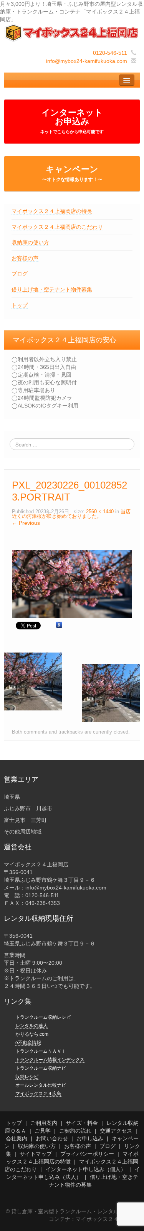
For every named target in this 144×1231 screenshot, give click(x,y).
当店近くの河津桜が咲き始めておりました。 (71, 514)
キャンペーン (72, 173)
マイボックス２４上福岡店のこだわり (57, 227)
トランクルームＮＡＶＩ (40, 1051)
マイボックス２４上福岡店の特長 (52, 211)
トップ (20, 305)
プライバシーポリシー (87, 1154)
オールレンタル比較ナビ (40, 1085)
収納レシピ (26, 1076)
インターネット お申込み (72, 121)
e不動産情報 (28, 1042)
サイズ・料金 (82, 1123)
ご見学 (43, 1131)
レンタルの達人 (31, 1025)
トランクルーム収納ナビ (40, 1068)
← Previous (26, 523)
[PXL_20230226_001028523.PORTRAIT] (72, 583)
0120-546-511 (110, 53)
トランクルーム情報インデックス (49, 1059)
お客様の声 (25, 258)
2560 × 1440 (100, 511)
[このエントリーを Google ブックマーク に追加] (59, 625)
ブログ (20, 274)
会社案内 (16, 1138)
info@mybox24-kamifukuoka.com (86, 61)
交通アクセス (116, 1131)
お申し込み (89, 1138)
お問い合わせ (52, 1138)
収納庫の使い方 (30, 242)
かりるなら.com (31, 1034)
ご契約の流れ (75, 1131)
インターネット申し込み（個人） (85, 1169)
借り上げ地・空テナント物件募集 (52, 289)
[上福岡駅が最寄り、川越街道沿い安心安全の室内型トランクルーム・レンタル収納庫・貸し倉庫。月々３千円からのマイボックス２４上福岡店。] (72, 32)
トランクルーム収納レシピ (43, 1017)
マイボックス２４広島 (38, 1093)
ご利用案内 (43, 1123)
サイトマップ (36, 1154)
